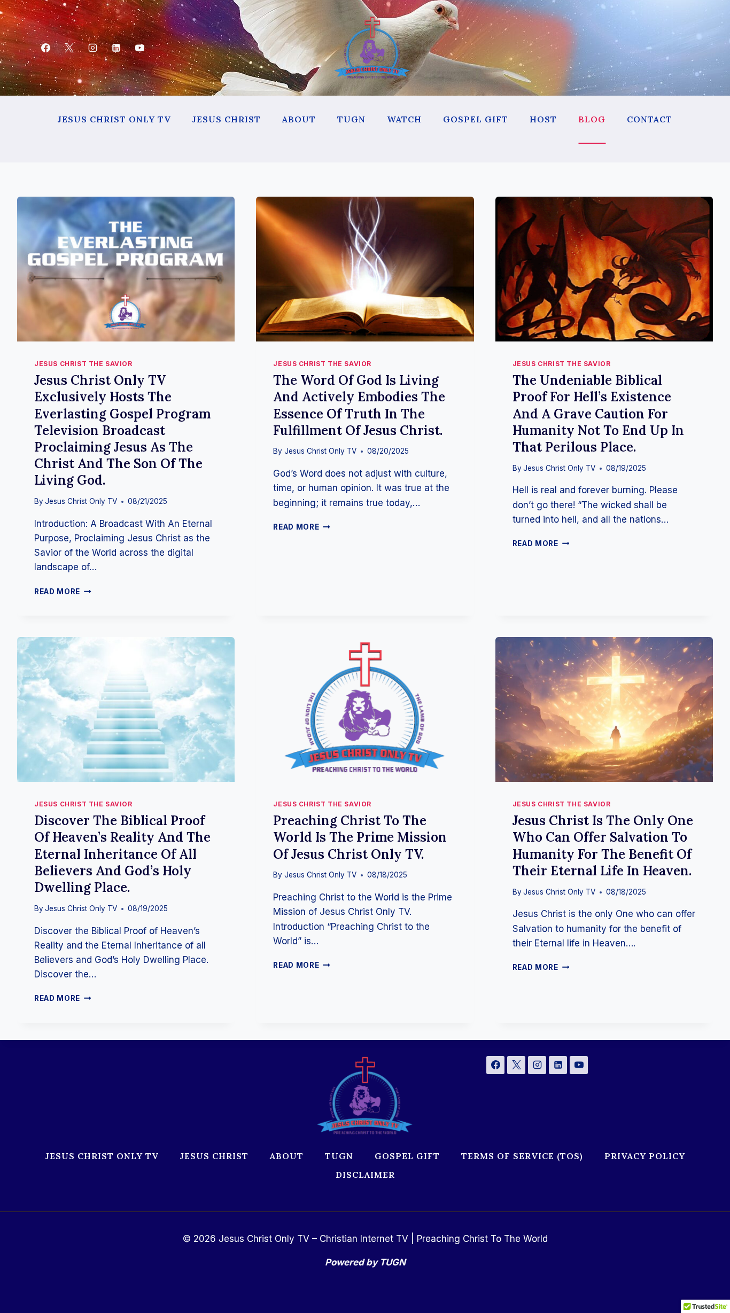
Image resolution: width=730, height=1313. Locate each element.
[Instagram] (92, 48)
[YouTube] (140, 48)
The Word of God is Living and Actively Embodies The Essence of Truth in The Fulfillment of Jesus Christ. (359, 405)
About (299, 119)
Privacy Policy (644, 1156)
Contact (649, 119)
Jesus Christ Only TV (114, 119)
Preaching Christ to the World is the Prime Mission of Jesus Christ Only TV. (360, 837)
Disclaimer (365, 1174)
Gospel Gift (475, 119)
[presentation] (126, 269)
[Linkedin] (116, 48)
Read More (60, 591)
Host (543, 119)
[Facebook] (45, 48)
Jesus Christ (226, 119)
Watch (404, 119)
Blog (591, 119)
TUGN (351, 119)
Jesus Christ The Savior (83, 364)
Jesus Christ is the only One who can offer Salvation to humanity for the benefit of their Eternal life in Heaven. (602, 845)
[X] (69, 48)
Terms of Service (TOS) (522, 1156)
